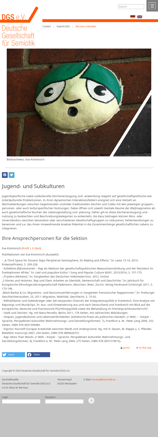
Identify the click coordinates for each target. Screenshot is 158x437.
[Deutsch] (132, 17)
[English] (139, 17)
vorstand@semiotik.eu (103, 379)
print (126, 347)
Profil (26, 248)
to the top (145, 347)
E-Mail (36, 248)
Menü (152, 5)
